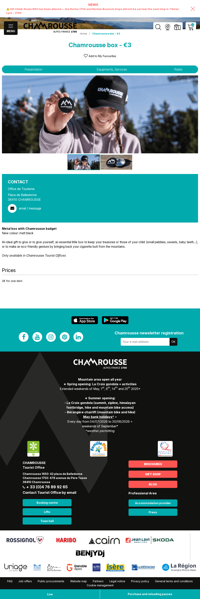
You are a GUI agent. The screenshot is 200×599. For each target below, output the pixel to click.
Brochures (153, 464)
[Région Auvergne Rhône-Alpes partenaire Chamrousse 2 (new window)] (179, 567)
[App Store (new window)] (84, 320)
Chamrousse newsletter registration (149, 333)
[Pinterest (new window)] (65, 337)
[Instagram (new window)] (51, 337)
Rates (178, 69)
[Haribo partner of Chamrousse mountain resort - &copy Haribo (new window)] (66, 540)
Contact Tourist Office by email (49, 492)
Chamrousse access (177, 27)
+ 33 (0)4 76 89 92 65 (47, 487)
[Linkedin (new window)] (78, 337)
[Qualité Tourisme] (165, 448)
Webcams (167, 27)
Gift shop (153, 474)
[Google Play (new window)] (115, 320)
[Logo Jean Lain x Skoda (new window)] (150, 540)
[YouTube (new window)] (37, 337)
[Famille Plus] (98, 448)
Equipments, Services (112, 69)
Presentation (33, 69)
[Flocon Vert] (33, 448)
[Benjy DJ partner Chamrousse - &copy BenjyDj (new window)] (90, 553)
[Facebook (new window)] (24, 337)
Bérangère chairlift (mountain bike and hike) (101, 412)
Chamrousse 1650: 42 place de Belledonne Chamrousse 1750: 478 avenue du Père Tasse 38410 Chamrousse (55, 478)
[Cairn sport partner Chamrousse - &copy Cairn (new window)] (104, 540)
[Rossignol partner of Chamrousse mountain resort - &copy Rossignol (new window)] (25, 540)
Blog (153, 484)
